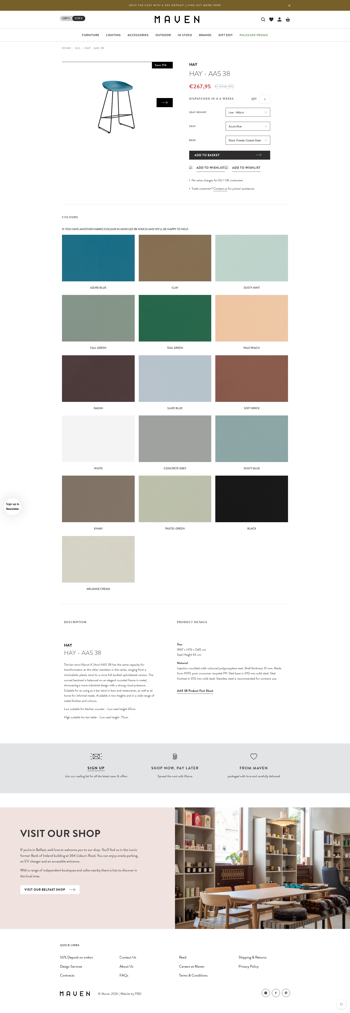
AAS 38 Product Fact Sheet (195, 690)
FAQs (124, 975)
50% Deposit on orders (76, 957)
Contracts (67, 975)
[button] (12, 506)
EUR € (79, 18)
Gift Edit (226, 35)
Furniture (90, 35)
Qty (254, 99)
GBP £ (66, 18)
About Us (126, 966)
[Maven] (177, 19)
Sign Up (96, 768)
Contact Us (128, 957)
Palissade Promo (254, 35)
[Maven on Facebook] (276, 994)
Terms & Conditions (193, 975)
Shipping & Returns (252, 957)
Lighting (113, 35)
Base (192, 140)
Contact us (220, 188)
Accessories (138, 35)
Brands (205, 35)
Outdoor (163, 35)
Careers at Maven (191, 966)
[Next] (165, 102)
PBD (138, 993)
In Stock (185, 35)
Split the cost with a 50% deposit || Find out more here (175, 5)
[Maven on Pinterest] (286, 994)
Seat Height (198, 112)
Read (182, 957)
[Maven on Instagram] (266, 994)
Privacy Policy (249, 966)
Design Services (71, 966)
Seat (192, 126)
